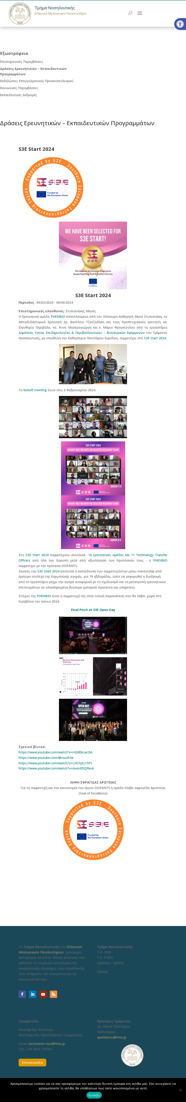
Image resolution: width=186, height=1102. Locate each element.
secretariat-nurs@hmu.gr (46, 1043)
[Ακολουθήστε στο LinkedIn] (32, 994)
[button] (180, 24)
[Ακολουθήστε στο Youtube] (43, 994)
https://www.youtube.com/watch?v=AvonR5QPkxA (56, 768)
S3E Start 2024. (155, 338)
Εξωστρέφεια (14, 53)
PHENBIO (58, 316)
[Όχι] (180, 1090)
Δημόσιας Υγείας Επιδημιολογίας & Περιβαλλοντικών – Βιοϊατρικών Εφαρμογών (82, 332)
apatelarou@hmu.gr (112, 1037)
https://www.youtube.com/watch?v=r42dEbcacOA (55, 752)
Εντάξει (94, 1095)
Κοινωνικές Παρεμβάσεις (19, 88)
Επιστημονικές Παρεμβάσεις (21, 61)
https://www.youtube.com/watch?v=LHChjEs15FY (55, 763)
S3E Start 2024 (37, 555)
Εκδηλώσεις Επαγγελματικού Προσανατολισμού (36, 81)
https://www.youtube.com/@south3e (46, 757)
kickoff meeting (35, 390)
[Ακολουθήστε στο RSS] (53, 994)
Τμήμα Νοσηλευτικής (55, 7)
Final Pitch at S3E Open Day (93, 610)
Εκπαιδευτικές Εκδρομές (18, 95)
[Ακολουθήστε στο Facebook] (22, 994)
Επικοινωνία (32, 1062)
